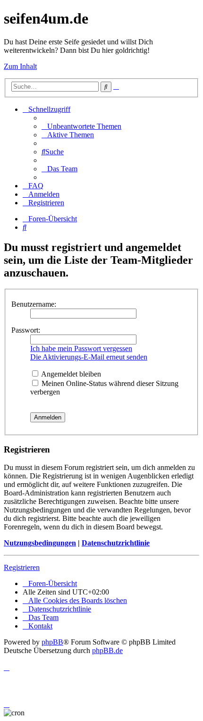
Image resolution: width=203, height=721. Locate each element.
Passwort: (25, 330)
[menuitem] (81, 126)
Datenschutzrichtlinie (116, 543)
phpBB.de (107, 650)
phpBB (52, 642)
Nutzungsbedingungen (40, 543)
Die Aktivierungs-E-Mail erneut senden (88, 357)
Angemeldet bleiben (70, 374)
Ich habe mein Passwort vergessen (81, 348)
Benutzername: (33, 304)
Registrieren (22, 567)
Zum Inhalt (20, 66)
